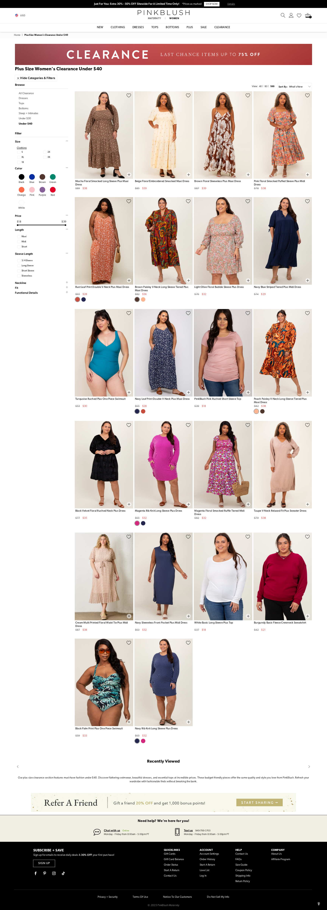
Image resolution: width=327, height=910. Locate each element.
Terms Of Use (140, 897)
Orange (21, 195)
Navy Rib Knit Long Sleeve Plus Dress (156, 728)
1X (23, 162)
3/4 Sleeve (27, 260)
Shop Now (212, 4)
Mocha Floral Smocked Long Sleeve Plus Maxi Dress (101, 183)
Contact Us (170, 875)
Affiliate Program (280, 859)
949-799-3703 (202, 830)
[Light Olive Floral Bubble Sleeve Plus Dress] (223, 241)
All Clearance (26, 93)
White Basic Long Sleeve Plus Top (213, 622)
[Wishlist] (299, 15)
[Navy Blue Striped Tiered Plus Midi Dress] (282, 241)
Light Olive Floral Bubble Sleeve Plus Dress (219, 287)
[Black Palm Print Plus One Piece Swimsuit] (104, 682)
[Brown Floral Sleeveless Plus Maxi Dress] (223, 135)
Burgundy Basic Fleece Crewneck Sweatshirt (280, 622)
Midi (24, 242)
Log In (203, 875)
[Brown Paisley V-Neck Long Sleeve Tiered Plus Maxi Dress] (163, 241)
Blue (32, 182)
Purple (42, 195)
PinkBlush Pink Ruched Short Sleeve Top (217, 399)
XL (23, 157)
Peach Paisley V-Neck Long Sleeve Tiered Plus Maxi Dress (280, 401)
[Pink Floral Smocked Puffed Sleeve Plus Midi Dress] (282, 135)
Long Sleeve (27, 266)
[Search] (283, 15)
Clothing (118, 27)
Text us (188, 830)
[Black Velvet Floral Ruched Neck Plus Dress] (104, 464)
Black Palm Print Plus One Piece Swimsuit (99, 728)
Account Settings (209, 854)
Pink (32, 195)
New (100, 27)
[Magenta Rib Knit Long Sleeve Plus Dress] (163, 464)
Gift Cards (169, 854)
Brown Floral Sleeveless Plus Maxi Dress (217, 181)
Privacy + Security (108, 897)
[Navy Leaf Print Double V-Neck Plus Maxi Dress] (163, 353)
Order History (207, 859)
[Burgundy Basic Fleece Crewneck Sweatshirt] (282, 576)
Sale (204, 27)
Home (17, 35)
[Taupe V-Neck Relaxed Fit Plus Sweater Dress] (282, 464)
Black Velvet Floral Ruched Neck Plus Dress (100, 511)
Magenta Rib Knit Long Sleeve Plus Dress (158, 511)
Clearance (222, 27)
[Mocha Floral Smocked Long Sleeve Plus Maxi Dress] (104, 135)
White (21, 208)
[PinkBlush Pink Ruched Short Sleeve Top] (223, 353)
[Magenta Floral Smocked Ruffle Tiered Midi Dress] (223, 464)
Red (53, 195)
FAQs (238, 859)
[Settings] (291, 15)
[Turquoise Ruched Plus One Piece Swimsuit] (104, 353)
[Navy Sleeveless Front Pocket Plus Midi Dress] (163, 576)
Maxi (24, 236)
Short (24, 247)
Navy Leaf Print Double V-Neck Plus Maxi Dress (162, 399)
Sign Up (44, 863)
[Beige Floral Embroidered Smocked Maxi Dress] (163, 135)
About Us (276, 854)
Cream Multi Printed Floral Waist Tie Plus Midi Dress (101, 624)
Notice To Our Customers (177, 897)
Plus (190, 27)
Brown (42, 182)
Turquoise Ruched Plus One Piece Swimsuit (100, 399)
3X (48, 157)
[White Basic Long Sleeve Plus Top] (223, 576)
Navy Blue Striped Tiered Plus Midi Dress (277, 287)
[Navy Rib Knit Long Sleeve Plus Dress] (163, 682)
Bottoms (172, 27)
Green (52, 182)
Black (21, 182)
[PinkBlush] (163, 12)
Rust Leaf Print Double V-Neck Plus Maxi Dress (102, 287)
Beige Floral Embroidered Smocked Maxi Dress (162, 181)
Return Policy (242, 881)
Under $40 (26, 123)
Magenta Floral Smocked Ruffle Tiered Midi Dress (219, 513)
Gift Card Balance (174, 859)
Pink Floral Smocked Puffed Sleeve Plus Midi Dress (279, 183)
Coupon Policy (243, 870)
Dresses (138, 27)
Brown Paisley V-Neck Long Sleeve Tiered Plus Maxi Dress (161, 289)
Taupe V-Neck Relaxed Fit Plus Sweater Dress (280, 511)
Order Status (171, 865)
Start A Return (171, 870)
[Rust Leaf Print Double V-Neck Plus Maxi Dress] (104, 241)
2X (48, 152)
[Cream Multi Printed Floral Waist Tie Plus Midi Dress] (104, 576)
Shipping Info (243, 875)
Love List (204, 870)
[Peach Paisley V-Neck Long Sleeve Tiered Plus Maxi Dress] (282, 353)
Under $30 (25, 118)
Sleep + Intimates (28, 113)
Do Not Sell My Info (218, 897)
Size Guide (241, 865)
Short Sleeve (28, 271)
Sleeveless (27, 276)
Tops (154, 27)
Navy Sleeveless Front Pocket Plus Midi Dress (161, 622)
